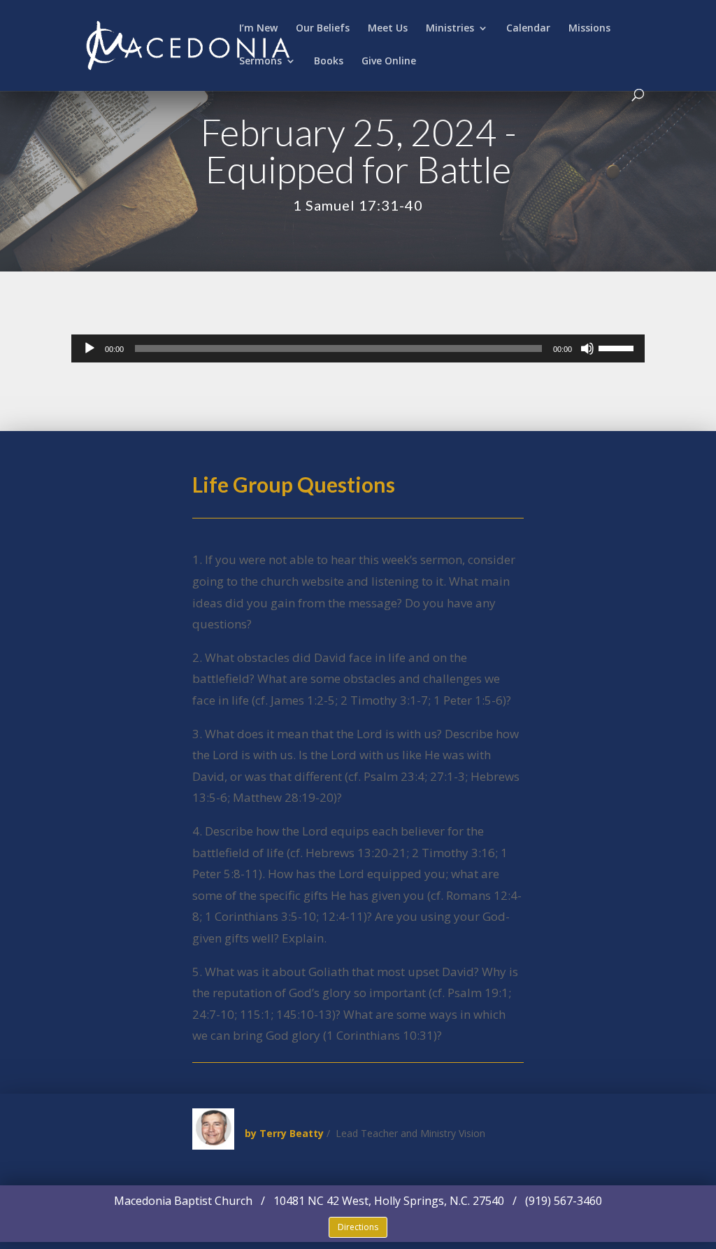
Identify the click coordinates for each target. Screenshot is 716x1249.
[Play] (89, 348)
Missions (589, 28)
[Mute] (587, 348)
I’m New (258, 28)
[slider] (618, 347)
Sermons (260, 61)
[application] (357, 348)
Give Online (388, 61)
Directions (358, 1227)
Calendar (528, 28)
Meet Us (388, 28)
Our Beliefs (323, 28)
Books (328, 61)
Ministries (450, 28)
